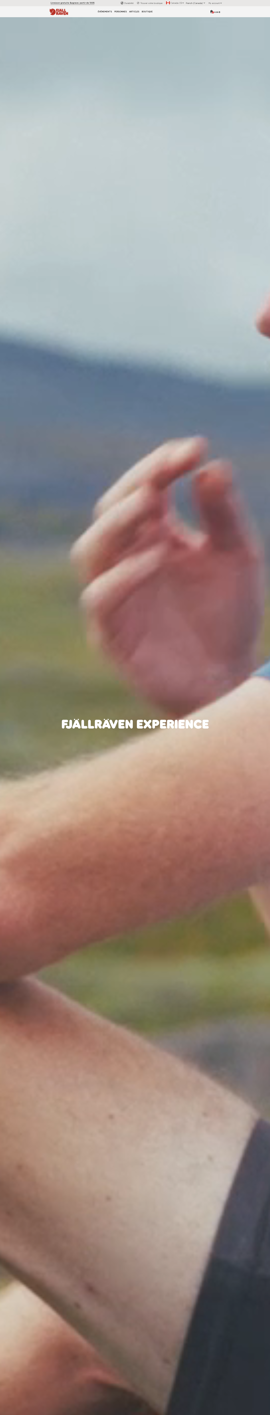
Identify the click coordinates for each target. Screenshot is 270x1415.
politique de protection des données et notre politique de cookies (168, 738)
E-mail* (141, 717)
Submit (166, 751)
